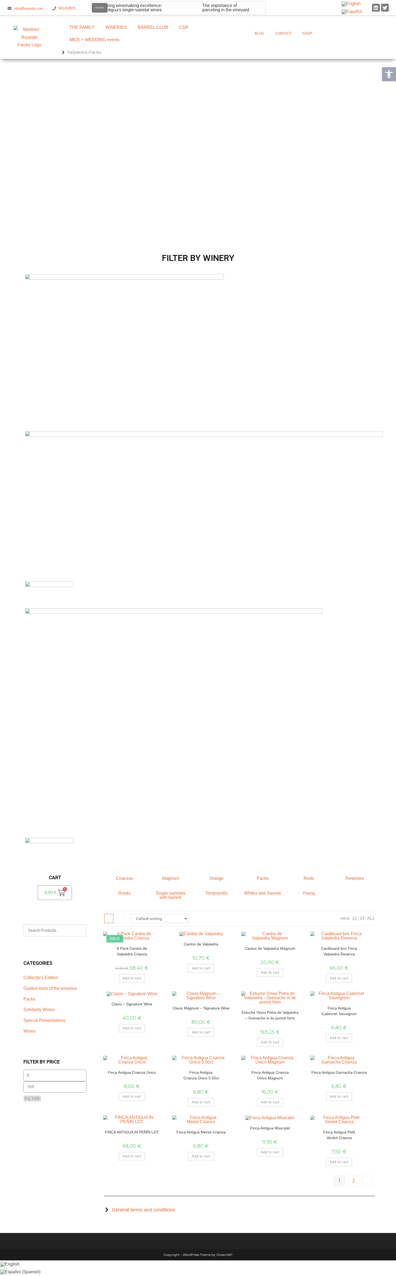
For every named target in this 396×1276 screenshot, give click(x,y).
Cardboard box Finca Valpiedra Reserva (339, 951)
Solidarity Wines (39, 1009)
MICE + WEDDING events (95, 39)
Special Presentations (44, 1020)
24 (362, 918)
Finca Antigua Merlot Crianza (201, 1132)
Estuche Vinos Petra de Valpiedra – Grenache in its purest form (270, 1015)
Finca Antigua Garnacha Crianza (339, 1072)
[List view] (120, 918)
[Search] (79, 930)
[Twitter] (385, 8)
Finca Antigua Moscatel (270, 1128)
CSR (183, 27)
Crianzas (124, 878)
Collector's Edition (40, 977)
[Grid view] (108, 918)
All (371, 918)
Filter (32, 1098)
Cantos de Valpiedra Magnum (270, 948)
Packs (29, 999)
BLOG (259, 33)
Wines (29, 1031)
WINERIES (116, 27)
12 (354, 918)
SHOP (307, 33)
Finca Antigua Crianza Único (132, 1072)
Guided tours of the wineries (50, 988)
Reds (309, 878)
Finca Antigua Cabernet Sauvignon (339, 1011)
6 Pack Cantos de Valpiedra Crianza (132, 951)
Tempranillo (216, 893)
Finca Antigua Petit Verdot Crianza (339, 1135)
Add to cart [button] (132, 978)
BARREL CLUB (153, 27)
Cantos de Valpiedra (201, 944)
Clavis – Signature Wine (132, 1004)
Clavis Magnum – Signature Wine (201, 1008)
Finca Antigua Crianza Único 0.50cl (201, 1075)
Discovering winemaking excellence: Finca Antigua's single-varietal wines (127, 7)
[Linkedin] (376, 8)
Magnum (170, 878)
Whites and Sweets (262, 893)
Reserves (355, 878)
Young (309, 893)
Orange (216, 878)
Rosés (124, 893)
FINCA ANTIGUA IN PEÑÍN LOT (132, 1132)
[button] (389, 74)
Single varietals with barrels (170, 895)
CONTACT (283, 33)
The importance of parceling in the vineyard (225, 7)
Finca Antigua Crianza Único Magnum (270, 1075)
